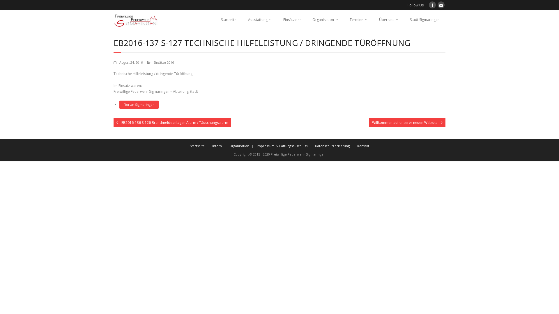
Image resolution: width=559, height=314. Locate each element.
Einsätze (290, 19)
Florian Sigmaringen (139, 104)
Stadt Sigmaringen (425, 19)
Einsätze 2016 (163, 62)
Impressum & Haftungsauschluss (282, 146)
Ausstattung (258, 19)
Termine (356, 19)
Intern (217, 146)
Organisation (323, 19)
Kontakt (363, 146)
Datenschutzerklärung (332, 146)
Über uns (386, 19)
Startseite (228, 19)
